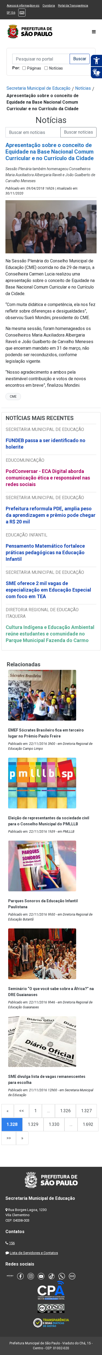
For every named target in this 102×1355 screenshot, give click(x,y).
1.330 (54, 1124)
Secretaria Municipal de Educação (38, 88)
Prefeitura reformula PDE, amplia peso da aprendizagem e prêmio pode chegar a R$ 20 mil (50, 515)
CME (13, 396)
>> (9, 1138)
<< (21, 1110)
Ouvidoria (48, 5)
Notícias (56, 68)
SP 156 (11, 12)
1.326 (65, 1110)
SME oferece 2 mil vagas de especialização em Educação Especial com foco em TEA (48, 589)
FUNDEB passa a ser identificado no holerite (45, 443)
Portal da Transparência (73, 5)
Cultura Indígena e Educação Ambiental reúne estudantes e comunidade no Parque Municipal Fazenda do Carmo (50, 633)
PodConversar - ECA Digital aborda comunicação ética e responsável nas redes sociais (48, 477)
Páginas (34, 68)
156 (12, 1243)
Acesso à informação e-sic (23, 5)
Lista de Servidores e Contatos (34, 1253)
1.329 (33, 1124)
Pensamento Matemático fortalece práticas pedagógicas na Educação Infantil (45, 552)
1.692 (88, 1124)
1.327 (86, 1110)
